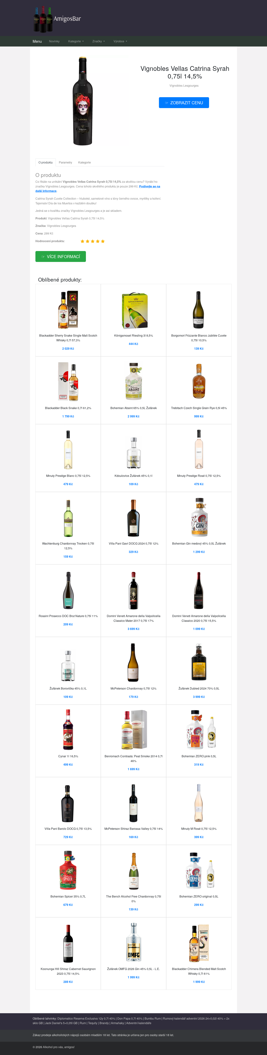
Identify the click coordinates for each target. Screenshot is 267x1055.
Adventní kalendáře (138, 1023)
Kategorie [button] (75, 41)
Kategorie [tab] (84, 162)
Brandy (104, 1023)
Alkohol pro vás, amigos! (58, 1047)
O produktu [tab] (46, 162)
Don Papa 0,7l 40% (129, 1018)
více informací (63, 256)
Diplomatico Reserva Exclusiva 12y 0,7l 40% (86, 1018)
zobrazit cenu (186, 102)
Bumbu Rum (153, 1018)
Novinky (54, 41)
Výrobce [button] (119, 41)
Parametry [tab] (65, 162)
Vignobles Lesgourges (184, 85)
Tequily (92, 1023)
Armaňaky (117, 1023)
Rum (83, 1023)
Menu (37, 41)
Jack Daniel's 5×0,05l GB (61, 1023)
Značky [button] (97, 41)
